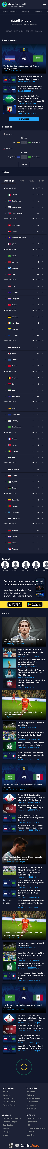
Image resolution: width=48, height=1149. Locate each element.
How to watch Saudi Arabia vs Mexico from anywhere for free (31, 755)
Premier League (10, 1122)
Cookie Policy (9, 1102)
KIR (28, 1125)
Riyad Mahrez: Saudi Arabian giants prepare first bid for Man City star (31, 672)
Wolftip (30, 1135)
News (9, 31)
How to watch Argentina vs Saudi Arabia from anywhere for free (31, 882)
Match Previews (9, 12)
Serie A (6, 1128)
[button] (44, 4)
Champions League (12, 1118)
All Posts (31, 1092)
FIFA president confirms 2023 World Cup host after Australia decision (31, 662)
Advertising (8, 1098)
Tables (29, 31)
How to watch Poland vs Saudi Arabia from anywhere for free (31, 817)
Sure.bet (30, 1132)
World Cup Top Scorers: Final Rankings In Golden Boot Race (31, 735)
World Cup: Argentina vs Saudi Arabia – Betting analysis (29, 892)
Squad (38, 31)
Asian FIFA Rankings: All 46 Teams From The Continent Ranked (30, 108)
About (5, 1092)
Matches (19, 31)
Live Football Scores (36, 1128)
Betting (25, 12)
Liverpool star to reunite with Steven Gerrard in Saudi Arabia (31, 682)
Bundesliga (8, 1125)
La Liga (6, 1132)
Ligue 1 (6, 1135)
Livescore (38, 12)
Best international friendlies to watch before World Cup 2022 (31, 903)
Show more (24, 119)
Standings (31, 1108)
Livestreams (32, 1102)
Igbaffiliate (32, 1122)
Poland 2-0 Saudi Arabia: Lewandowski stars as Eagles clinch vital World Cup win (31, 797)
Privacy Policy (9, 1105)
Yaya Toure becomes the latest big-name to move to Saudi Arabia (30, 652)
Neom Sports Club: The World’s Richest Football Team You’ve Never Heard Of (31, 98)
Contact (6, 1095)
